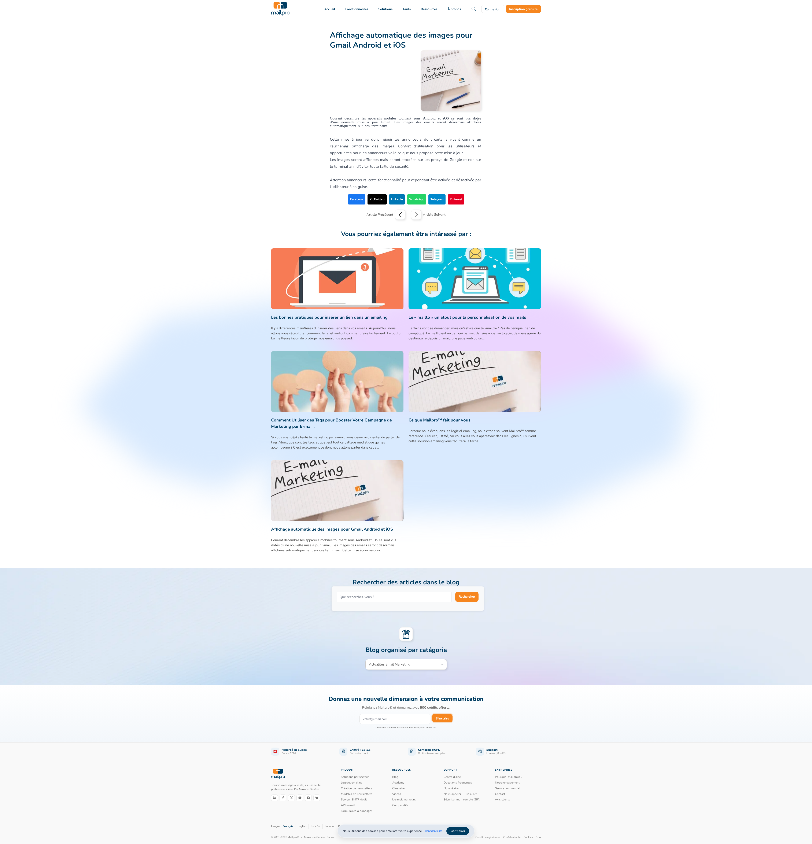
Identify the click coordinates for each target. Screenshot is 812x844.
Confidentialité (433, 831)
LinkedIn (397, 199)
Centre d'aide (452, 777)
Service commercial (507, 788)
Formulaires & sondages (357, 811)
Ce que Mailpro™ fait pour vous (439, 420)
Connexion (493, 9)
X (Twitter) (377, 199)
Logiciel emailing (351, 783)
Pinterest (456, 199)
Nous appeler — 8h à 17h (460, 794)
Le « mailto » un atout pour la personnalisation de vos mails (467, 317)
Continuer (458, 831)
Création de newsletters (356, 788)
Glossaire (398, 788)
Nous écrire (451, 788)
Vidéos (396, 794)
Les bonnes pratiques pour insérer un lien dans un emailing (329, 317)
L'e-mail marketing (404, 799)
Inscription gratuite (523, 9)
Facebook (356, 199)
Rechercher (467, 596)
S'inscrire (442, 718)
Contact (500, 794)
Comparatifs (400, 805)
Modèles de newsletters (356, 794)
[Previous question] (400, 215)
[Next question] (416, 215)
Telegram (437, 199)
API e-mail (348, 805)
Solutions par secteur (355, 777)
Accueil (329, 9)
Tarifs (407, 9)
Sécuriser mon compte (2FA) (462, 799)
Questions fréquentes (458, 783)
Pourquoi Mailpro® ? (508, 777)
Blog (395, 777)
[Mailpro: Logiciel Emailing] (280, 9)
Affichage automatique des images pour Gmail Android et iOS (332, 529)
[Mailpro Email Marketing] (278, 774)
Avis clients (502, 799)
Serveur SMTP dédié (354, 799)
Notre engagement (507, 783)
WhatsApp (416, 199)
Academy (398, 783)
